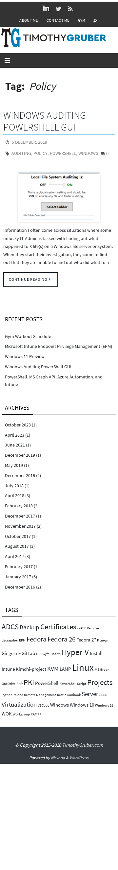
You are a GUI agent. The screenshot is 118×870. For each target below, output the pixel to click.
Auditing (21, 151)
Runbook (74, 691)
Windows (88, 151)
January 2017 (18, 573)
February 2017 (19, 563)
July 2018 (14, 482)
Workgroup (21, 711)
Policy (40, 151)
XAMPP (36, 711)
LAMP (65, 666)
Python (7, 691)
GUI (39, 650)
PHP (19, 680)
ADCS (10, 623)
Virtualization (19, 701)
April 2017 (14, 553)
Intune (8, 666)
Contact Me (58, 20)
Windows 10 (82, 701)
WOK (7, 710)
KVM (53, 665)
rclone (18, 691)
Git (18, 650)
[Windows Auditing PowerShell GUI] (59, 194)
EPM (22, 637)
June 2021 (15, 442)
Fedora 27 (86, 636)
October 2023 (18, 421)
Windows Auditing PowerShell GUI (44, 121)
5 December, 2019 (29, 142)
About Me (28, 20)
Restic (61, 691)
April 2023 (14, 431)
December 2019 (20, 452)
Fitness (102, 637)
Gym (82, 20)
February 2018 (19, 502)
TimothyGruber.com (82, 741)
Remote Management (40, 691)
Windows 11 (104, 702)
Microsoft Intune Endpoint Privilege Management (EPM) (58, 343)
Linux (83, 664)
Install (96, 650)
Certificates (58, 623)
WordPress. (79, 754)
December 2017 (20, 513)
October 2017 (18, 533)
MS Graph (102, 666)
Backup (29, 624)
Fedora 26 (61, 635)
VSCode (43, 702)
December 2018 (20, 472)
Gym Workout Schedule (28, 333)
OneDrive (8, 680)
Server (90, 690)
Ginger (8, 650)
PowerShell (63, 151)
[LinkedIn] (46, 8)
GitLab (28, 650)
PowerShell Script (72, 680)
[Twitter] (58, 8)
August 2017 (17, 543)
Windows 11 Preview (25, 353)
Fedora (37, 635)
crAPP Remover (88, 625)
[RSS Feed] (70, 8)
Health (55, 650)
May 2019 (14, 462)
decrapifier (10, 637)
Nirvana (58, 754)
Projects (100, 679)
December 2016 (20, 583)
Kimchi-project (31, 666)
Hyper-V (75, 648)
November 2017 (20, 523)
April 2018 (14, 492)
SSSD (103, 691)
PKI (29, 679)
